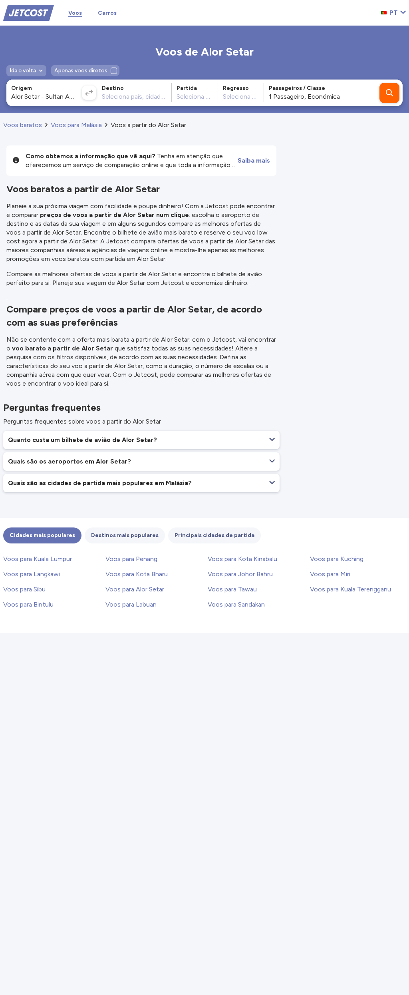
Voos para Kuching (336, 559)
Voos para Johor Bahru (240, 574)
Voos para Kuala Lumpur (37, 559)
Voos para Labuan (131, 604)
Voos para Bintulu (28, 604)
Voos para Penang (131, 559)
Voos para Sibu (24, 589)
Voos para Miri (330, 574)
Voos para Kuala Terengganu (350, 589)
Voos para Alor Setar (134, 589)
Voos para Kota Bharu (136, 574)
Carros (107, 13)
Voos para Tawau (232, 589)
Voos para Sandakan (236, 604)
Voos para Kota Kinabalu (242, 559)
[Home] (28, 12)
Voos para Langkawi (31, 574)
